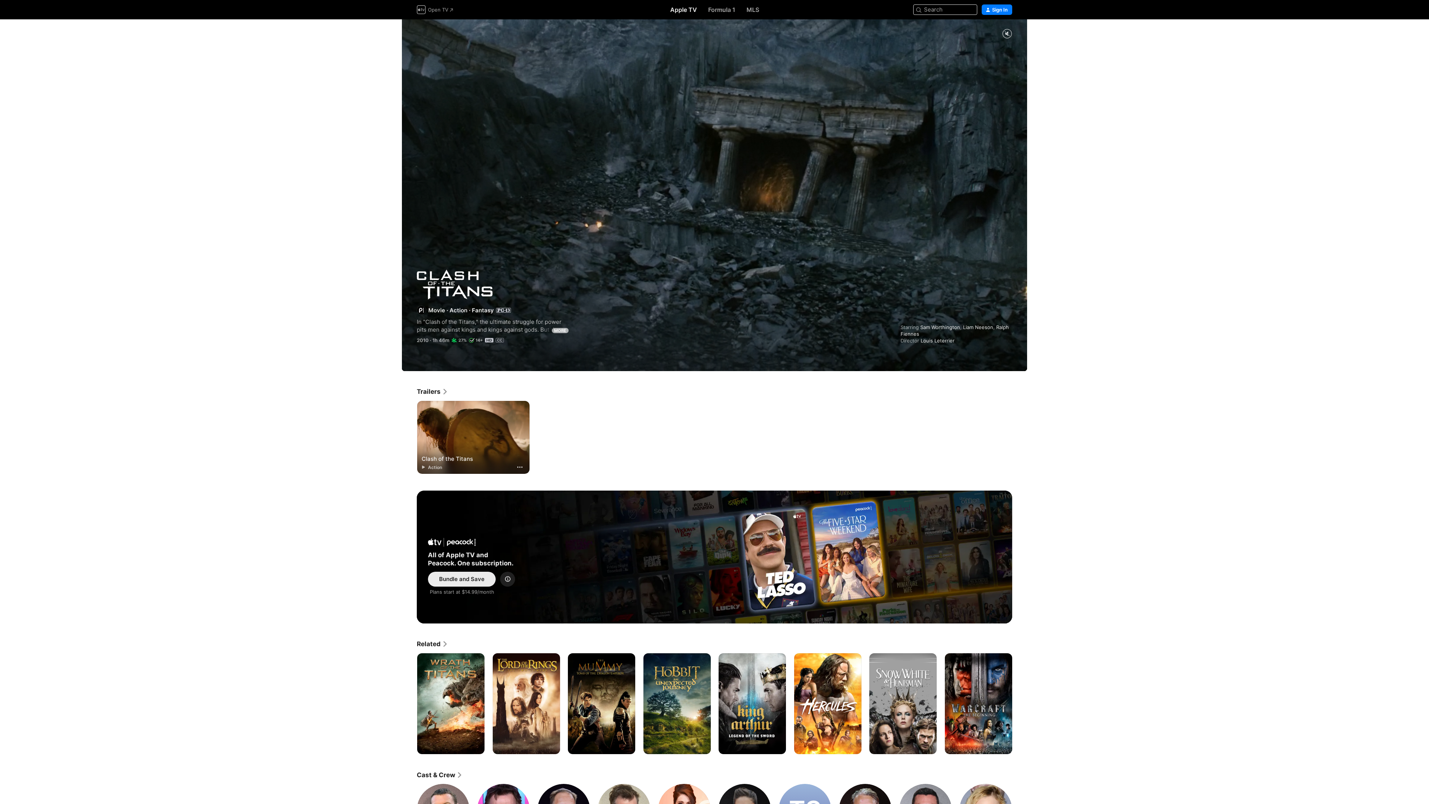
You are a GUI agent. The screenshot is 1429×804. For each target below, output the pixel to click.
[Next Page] (1019, 703)
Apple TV (683, 9)
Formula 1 (721, 9)
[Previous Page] (409, 703)
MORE (560, 330)
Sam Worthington (940, 327)
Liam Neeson (978, 327)
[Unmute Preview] (1007, 34)
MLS (753, 9)
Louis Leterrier (938, 341)
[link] (432, 391)
